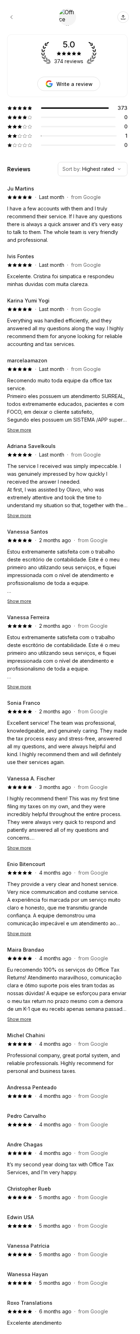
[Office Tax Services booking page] (11, 17)
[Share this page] (123, 17)
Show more (19, 430)
